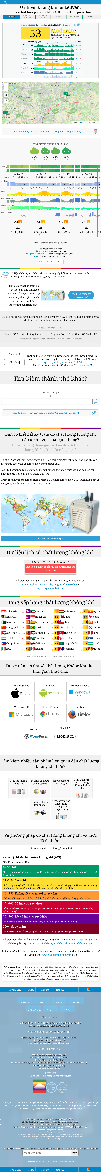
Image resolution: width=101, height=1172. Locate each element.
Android (50, 685)
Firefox (80, 706)
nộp (74, 1152)
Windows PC (21, 706)
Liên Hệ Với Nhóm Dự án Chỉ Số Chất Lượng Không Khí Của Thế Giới (49, 1023)
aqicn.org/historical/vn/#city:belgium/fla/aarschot (49, 584)
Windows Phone (79, 685)
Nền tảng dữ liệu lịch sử (49, 1068)
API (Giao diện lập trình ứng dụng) (48, 1065)
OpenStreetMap (83, 122)
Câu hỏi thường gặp (49, 1049)
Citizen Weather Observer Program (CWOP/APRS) (50, 1119)
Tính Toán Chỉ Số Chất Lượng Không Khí (49, 1057)
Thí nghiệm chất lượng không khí (49, 1040)
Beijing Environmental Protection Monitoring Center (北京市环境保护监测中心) (50, 1127)
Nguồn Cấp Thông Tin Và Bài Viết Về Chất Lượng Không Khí (49, 1037)
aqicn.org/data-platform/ (50, 588)
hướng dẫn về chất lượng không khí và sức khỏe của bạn (60, 943)
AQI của (28, 24)
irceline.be (58, 276)
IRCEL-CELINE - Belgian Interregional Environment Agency (50, 1121)
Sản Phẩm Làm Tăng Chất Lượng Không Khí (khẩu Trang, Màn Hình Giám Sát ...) (49, 1062)
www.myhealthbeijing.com (56, 954)
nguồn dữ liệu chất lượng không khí (49, 1054)
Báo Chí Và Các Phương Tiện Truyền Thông (49, 1025)
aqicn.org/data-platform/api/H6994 (62, 362)
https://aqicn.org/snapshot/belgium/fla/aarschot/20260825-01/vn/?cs (50, 338)
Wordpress (36, 728)
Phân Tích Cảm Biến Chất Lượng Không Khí (48, 1042)
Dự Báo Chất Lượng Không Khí (48, 1060)
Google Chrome (50, 706)
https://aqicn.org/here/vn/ (50, 327)
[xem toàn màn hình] (78, 24)
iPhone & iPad (21, 685)
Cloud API (65, 728)
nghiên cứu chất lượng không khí (49, 1032)
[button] (65, 95)
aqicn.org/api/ (84, 365)
